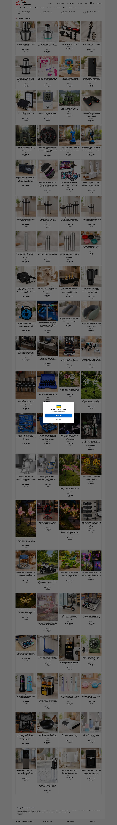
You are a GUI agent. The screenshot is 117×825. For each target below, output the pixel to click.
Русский (58, 419)
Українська (58, 415)
